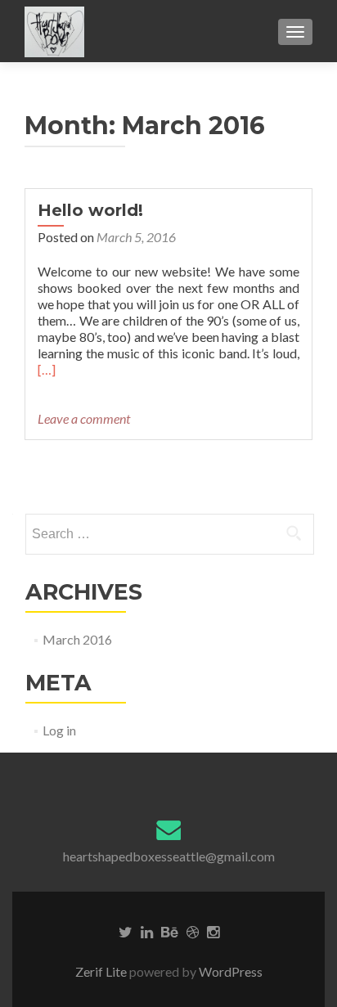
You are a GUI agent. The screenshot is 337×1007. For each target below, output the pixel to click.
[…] (47, 369)
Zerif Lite (102, 971)
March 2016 (77, 639)
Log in (59, 730)
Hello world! (90, 210)
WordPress (229, 971)
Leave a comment (84, 418)
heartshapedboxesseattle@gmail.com (169, 856)
